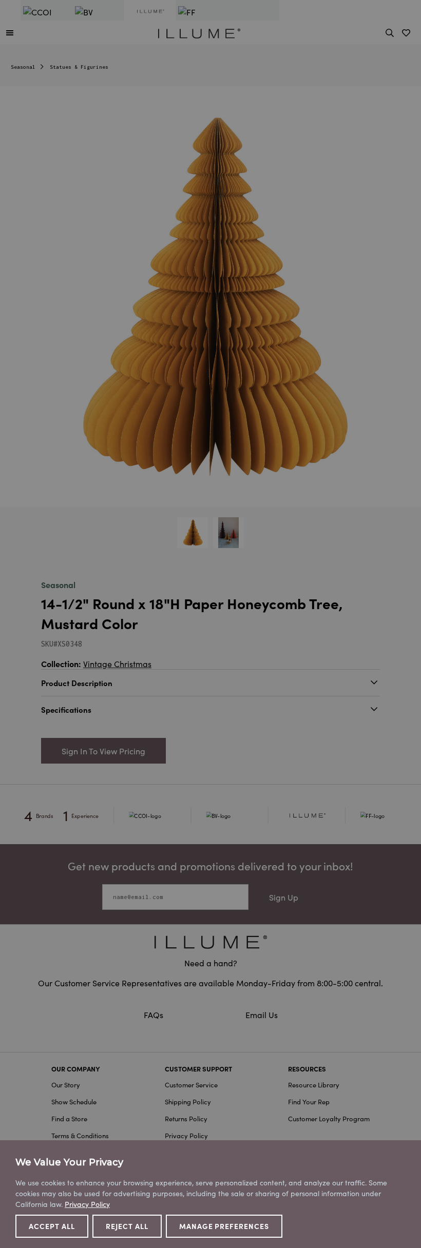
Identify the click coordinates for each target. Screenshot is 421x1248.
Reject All (127, 1226)
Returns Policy (186, 1118)
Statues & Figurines (79, 67)
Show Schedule (74, 1101)
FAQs (154, 1014)
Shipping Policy (188, 1101)
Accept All (52, 1226)
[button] (9, 32)
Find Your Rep (309, 1101)
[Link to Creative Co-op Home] (210, 942)
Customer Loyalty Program (329, 1118)
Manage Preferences (224, 1226)
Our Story (65, 1084)
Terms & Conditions (80, 1135)
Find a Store (69, 1118)
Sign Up (283, 897)
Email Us (261, 1014)
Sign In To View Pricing (103, 750)
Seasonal (23, 67)
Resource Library (313, 1084)
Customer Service (191, 1084)
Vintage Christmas (117, 663)
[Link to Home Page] (199, 31)
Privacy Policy (186, 1135)
